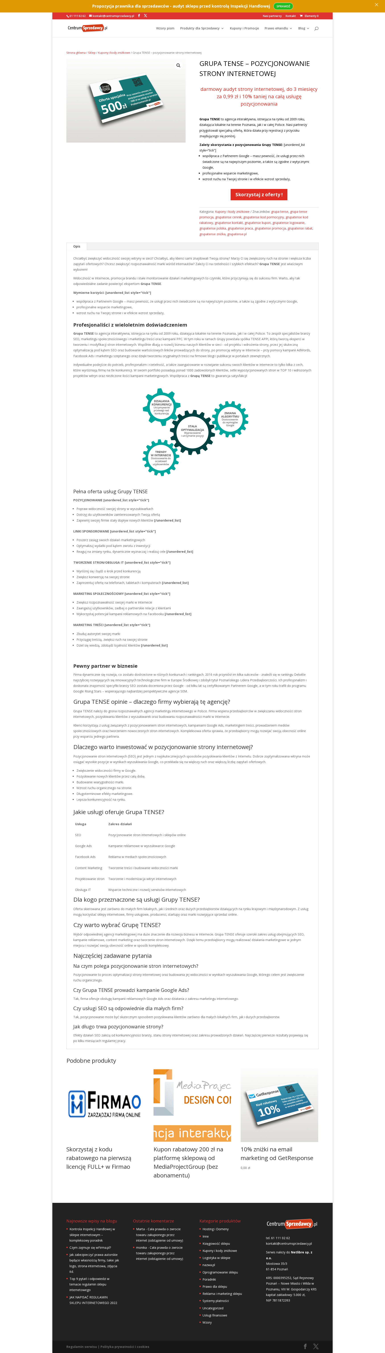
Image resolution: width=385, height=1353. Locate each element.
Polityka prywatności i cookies (124, 1347)
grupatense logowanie (288, 223)
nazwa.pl (209, 1265)
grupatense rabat (300, 228)
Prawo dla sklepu (215, 1286)
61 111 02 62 (78, 16)
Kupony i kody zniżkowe (114, 53)
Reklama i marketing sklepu (222, 1294)
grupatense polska (212, 228)
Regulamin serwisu (81, 1347)
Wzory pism (165, 28)
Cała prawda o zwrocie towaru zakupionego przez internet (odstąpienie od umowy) (159, 1234)
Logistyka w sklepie (216, 1258)
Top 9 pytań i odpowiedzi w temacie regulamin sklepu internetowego (89, 1284)
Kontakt (291, 16)
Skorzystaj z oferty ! (259, 194)
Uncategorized (213, 1308)
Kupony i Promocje (244, 28)
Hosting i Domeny (216, 1229)
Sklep (92, 53)
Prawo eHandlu (276, 28)
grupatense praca (240, 228)
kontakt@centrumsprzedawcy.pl (289, 1243)
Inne (206, 1236)
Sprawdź (283, 6)
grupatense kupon (258, 223)
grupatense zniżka (212, 234)
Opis (76, 246)
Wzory (207, 1322)
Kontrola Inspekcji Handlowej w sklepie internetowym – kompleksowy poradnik (92, 1234)
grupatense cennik (228, 217)
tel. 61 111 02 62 (278, 1238)
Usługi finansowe (215, 1315)
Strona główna (76, 53)
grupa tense (279, 211)
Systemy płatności (216, 1301)
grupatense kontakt (229, 223)
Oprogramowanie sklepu (220, 1272)
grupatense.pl (237, 234)
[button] (178, 65)
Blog (301, 28)
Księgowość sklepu (216, 1243)
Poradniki (209, 1279)
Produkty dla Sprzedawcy (200, 28)
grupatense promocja (270, 228)
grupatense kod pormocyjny (263, 217)
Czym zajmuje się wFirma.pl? (90, 1247)
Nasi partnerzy (272, 16)
